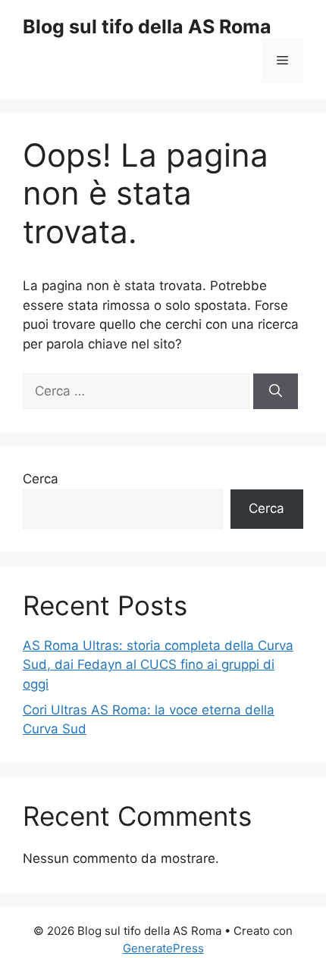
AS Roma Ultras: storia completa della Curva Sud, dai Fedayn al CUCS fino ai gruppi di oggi (158, 665)
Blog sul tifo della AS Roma (147, 26)
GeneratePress (163, 948)
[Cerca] (275, 391)
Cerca (40, 478)
